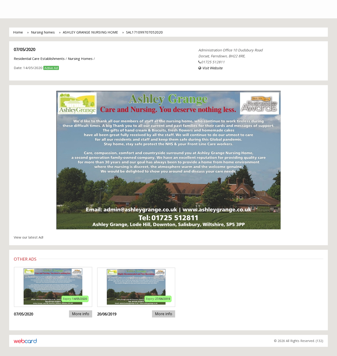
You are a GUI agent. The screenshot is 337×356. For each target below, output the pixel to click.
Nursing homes (43, 32)
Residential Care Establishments (39, 58)
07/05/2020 (24, 49)
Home (18, 32)
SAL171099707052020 (144, 32)
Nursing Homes (80, 58)
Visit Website (212, 68)
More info (80, 313)
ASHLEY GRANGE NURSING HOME (90, 32)
